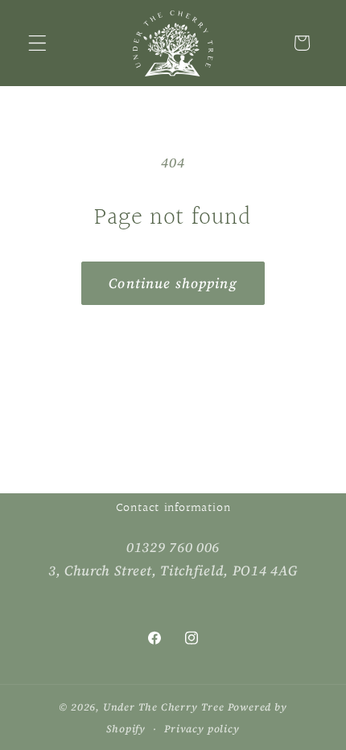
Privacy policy (201, 729)
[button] (37, 43)
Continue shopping (173, 283)
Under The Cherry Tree (163, 707)
